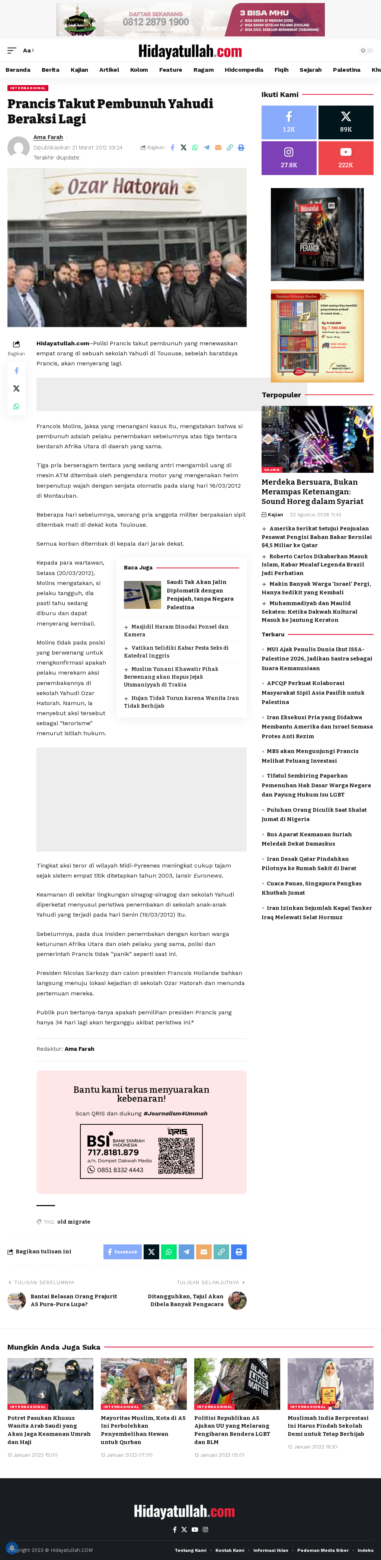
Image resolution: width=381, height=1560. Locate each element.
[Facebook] (289, 122)
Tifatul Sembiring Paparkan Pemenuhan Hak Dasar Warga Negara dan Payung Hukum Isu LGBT (316, 785)
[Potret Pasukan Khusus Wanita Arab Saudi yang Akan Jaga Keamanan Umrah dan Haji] (50, 1384)
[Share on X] (184, 148)
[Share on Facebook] (172, 148)
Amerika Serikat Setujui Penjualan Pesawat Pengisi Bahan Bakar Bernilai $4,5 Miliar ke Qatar (317, 537)
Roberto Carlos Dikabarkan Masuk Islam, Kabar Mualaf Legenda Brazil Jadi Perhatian (315, 564)
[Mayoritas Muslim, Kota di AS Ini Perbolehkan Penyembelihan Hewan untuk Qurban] (144, 1384)
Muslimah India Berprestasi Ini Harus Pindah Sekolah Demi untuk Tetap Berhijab (328, 1426)
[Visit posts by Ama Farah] (18, 147)
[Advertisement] (171, 394)
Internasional (28, 88)
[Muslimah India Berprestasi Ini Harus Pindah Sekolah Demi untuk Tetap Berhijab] (331, 1384)
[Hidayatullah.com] (190, 50)
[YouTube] (195, 1530)
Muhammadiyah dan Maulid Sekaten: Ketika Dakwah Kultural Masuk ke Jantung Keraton (310, 611)
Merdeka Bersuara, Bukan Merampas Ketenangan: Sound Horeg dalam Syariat (313, 492)
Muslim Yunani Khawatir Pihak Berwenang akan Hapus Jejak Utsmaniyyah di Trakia (171, 677)
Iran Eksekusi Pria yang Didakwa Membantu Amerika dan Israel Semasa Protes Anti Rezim (317, 727)
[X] (346, 122)
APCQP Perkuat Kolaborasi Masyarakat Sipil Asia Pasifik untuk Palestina (313, 692)
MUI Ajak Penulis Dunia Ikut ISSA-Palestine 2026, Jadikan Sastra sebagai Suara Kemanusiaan (317, 659)
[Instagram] (289, 158)
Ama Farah (48, 137)
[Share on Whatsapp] (195, 148)
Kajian (272, 470)
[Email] (218, 148)
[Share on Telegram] (207, 148)
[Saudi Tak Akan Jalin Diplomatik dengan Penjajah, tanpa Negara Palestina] (142, 595)
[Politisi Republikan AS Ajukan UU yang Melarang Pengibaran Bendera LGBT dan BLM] (237, 1384)
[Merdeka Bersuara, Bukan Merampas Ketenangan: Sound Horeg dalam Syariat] (318, 439)
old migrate (73, 1222)
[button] (13, 50)
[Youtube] (346, 158)
